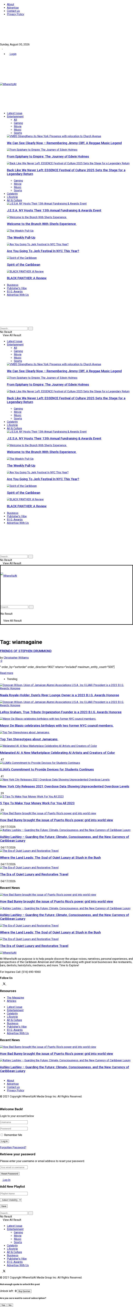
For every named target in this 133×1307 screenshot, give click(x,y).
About (10, 4)
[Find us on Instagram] (7, 984)
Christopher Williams (16, 657)
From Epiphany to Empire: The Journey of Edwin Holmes (48, 156)
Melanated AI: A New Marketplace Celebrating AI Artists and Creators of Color (57, 753)
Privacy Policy (15, 14)
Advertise (13, 7)
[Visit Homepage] (8, 84)
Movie (17, 126)
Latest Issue (14, 113)
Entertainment (15, 116)
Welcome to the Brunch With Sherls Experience (42, 224)
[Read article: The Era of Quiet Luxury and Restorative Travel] (66, 939)
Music (17, 129)
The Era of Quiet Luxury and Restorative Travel (34, 874)
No (10, 1305)
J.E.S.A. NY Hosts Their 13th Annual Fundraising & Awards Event (54, 210)
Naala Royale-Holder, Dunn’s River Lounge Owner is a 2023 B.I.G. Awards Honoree (59, 695)
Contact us (13, 11)
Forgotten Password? (13, 1147)
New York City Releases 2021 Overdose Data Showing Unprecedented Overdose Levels (64, 786)
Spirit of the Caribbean (23, 265)
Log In (6, 1180)
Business (12, 285)
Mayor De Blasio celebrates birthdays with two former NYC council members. (57, 726)
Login (12, 54)
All (15, 119)
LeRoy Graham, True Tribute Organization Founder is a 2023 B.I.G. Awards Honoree (61, 712)
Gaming (18, 123)
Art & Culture (14, 200)
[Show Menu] (2, 568)
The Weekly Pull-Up (21, 237)
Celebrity (12, 193)
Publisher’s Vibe (17, 288)
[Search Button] (1, 325)
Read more (6, 673)
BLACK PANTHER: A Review (27, 278)
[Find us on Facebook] (1, 48)
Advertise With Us (18, 294)
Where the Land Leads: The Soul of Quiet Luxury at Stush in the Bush (50, 858)
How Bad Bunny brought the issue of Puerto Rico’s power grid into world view (56, 820)
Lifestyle (12, 197)
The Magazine (15, 997)
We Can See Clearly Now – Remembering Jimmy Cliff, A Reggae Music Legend (64, 143)
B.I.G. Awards (15, 291)
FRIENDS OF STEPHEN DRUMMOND (26, 651)
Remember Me (13, 1135)
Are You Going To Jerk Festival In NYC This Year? (43, 251)
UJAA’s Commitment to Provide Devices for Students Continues (47, 769)
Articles (11, 1001)
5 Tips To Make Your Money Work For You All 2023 (37, 803)
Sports (18, 133)
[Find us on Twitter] (4, 48)
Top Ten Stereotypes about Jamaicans (29, 739)
